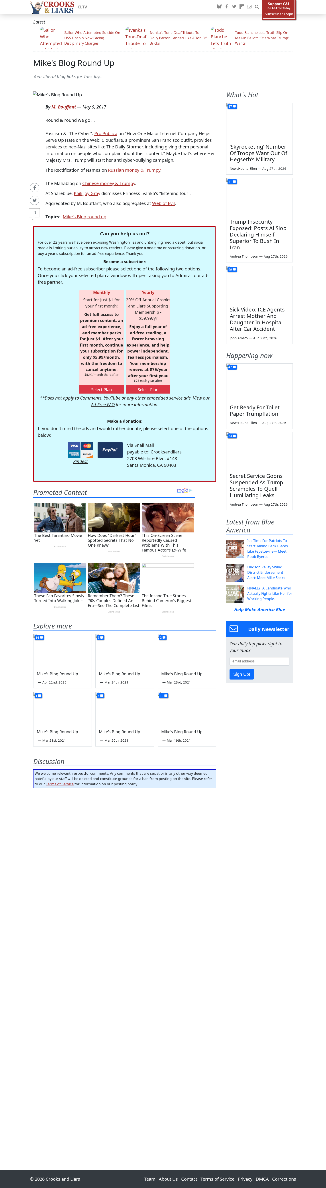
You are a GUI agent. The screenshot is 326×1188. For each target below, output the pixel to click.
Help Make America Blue (259, 610)
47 (230, 367)
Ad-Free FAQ (103, 405)
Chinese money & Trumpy (108, 183)
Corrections (284, 1179)
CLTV (82, 7)
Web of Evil (163, 203)
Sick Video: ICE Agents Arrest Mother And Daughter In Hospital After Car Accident (257, 319)
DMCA (262, 1179)
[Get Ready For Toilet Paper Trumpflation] (259, 382)
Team (149, 1179)
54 (230, 436)
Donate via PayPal (110, 450)
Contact (189, 1179)
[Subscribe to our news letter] (249, 7)
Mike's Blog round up (84, 217)
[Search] (256, 7)
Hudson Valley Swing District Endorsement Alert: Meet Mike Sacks (266, 572)
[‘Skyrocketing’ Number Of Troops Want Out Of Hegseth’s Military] (259, 121)
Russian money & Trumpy (134, 170)
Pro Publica (105, 133)
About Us (168, 1179)
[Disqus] (124, 966)
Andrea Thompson (244, 256)
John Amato (239, 338)
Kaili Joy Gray (87, 193)
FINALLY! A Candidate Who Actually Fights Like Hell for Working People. (269, 593)
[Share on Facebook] (34, 187)
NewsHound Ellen (243, 168)
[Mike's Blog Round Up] (62, 650)
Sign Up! (241, 674)
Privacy (245, 1179)
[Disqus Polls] (125, 849)
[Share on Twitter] (34, 200)
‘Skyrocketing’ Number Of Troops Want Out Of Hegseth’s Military (258, 153)
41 (230, 181)
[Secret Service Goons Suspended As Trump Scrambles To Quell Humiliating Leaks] (259, 451)
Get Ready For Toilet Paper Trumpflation (255, 410)
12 (161, 695)
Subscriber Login (279, 14)
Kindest (80, 461)
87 (230, 106)
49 (230, 269)
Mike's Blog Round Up (73, 62)
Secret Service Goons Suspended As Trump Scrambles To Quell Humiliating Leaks (256, 485)
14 (37, 637)
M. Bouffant (63, 107)
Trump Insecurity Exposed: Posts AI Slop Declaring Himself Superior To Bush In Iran (258, 234)
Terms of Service (60, 784)
